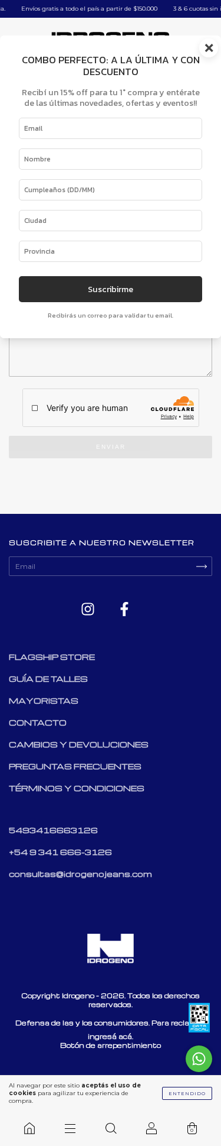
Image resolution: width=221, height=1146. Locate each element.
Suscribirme (110, 289)
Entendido (187, 1093)
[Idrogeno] (29, 1128)
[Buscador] (110, 1128)
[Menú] (70, 1128)
